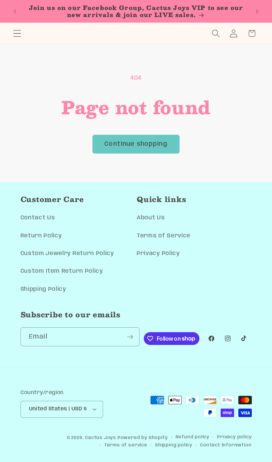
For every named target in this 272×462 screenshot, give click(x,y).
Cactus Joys (100, 437)
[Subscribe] (130, 336)
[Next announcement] (257, 11)
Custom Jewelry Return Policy (67, 253)
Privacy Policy (158, 253)
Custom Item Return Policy (62, 271)
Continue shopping (136, 144)
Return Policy (41, 236)
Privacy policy (234, 437)
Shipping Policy (43, 289)
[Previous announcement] (15, 11)
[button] (17, 33)
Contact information (225, 445)
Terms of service (125, 445)
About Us (151, 218)
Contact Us (38, 218)
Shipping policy (173, 445)
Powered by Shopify (143, 437)
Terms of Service (164, 236)
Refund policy (192, 437)
